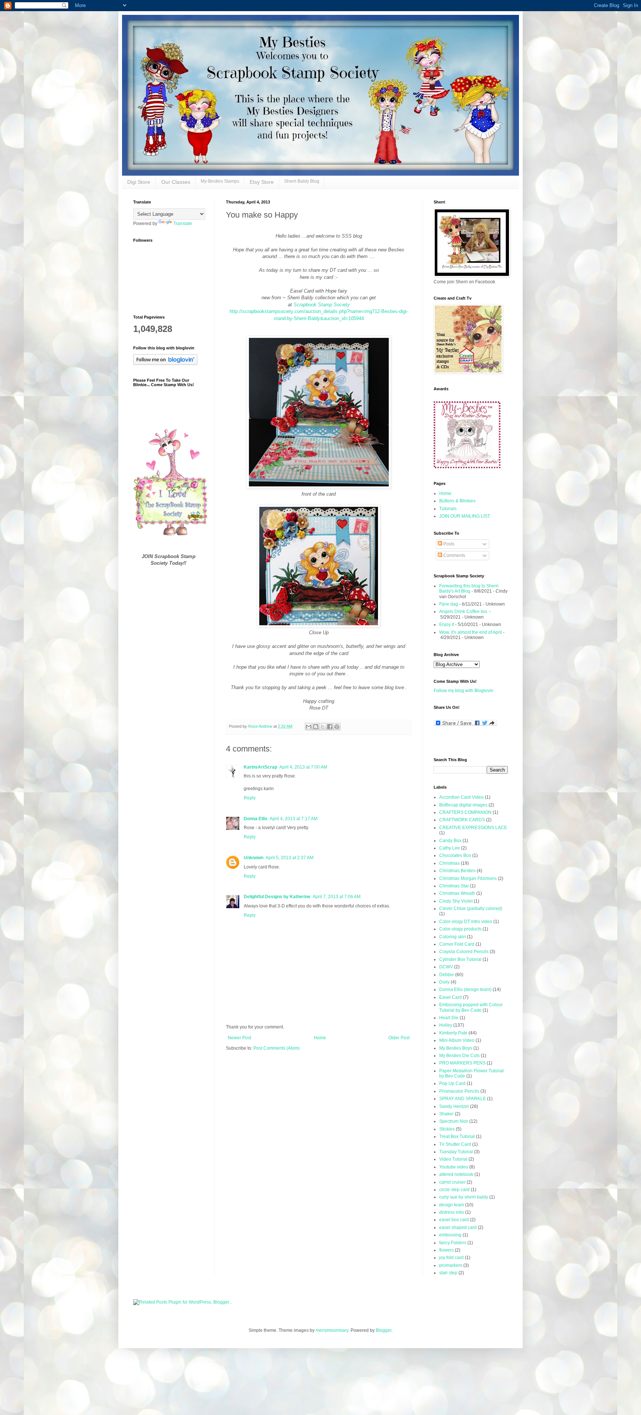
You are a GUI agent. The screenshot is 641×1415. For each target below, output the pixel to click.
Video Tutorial (453, 1159)
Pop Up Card (452, 1083)
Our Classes (175, 182)
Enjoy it (446, 624)
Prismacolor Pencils (459, 1091)
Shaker (446, 1113)
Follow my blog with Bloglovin (463, 690)
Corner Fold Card (456, 944)
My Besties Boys (455, 1048)
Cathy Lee (449, 848)
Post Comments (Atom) (276, 1048)
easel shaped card (458, 1227)
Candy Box (450, 840)
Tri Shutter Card (455, 1144)
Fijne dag (448, 604)
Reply (250, 798)
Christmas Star (454, 886)
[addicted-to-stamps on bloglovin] (165, 363)
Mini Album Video (456, 1040)
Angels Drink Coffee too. (463, 611)
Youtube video (453, 1167)
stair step (448, 1272)
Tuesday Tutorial (456, 1151)
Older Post (399, 1037)
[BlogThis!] (315, 726)
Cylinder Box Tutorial (460, 959)
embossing (450, 1235)
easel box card (454, 1219)
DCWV (446, 966)
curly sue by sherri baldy (463, 1197)
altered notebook (456, 1174)
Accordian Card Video (461, 797)
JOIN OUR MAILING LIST (464, 516)
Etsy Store (262, 182)
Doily (444, 982)
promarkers (450, 1265)
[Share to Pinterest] (337, 726)
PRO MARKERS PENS (462, 1063)
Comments (453, 555)
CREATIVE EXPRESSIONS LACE (473, 827)
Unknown (253, 857)
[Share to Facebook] (329, 726)
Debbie (446, 974)
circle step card (454, 1189)
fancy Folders (452, 1242)
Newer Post (239, 1037)
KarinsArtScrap (260, 767)
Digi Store (138, 182)
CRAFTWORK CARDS (462, 819)
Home (320, 1037)
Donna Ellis (255, 818)
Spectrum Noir (453, 1121)
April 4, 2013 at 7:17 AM (294, 818)
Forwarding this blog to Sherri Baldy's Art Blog (469, 588)
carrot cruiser (452, 1182)
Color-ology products (460, 929)
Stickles (447, 1129)
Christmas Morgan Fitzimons (468, 878)
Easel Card (450, 997)
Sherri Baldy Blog (301, 181)
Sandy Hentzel (454, 1106)
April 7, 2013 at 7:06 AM (337, 896)
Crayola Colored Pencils (464, 951)
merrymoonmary (332, 1330)
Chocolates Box (455, 855)
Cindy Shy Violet (456, 901)
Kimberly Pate (453, 1033)
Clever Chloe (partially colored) (470, 908)
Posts (448, 544)
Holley (445, 1025)
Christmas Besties (457, 870)
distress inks (451, 1212)
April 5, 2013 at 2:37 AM (289, 857)
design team (451, 1204)
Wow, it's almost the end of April (470, 632)
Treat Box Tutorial (457, 1136)
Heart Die (448, 1017)
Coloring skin (452, 936)
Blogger (383, 1330)
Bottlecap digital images (463, 805)
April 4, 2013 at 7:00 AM (303, 767)
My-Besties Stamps (220, 181)
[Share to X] (322, 726)
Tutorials (448, 508)
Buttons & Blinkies (457, 500)
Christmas (449, 863)
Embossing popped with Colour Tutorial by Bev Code (471, 1007)
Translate (182, 223)
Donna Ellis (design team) (465, 989)
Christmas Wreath (457, 893)
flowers (446, 1250)
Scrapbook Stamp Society (321, 304)
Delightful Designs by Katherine (277, 896)
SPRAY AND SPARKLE (462, 1098)
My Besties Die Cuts (459, 1055)
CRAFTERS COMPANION (465, 812)
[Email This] (308, 726)
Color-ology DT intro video (465, 921)
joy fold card (451, 1257)
